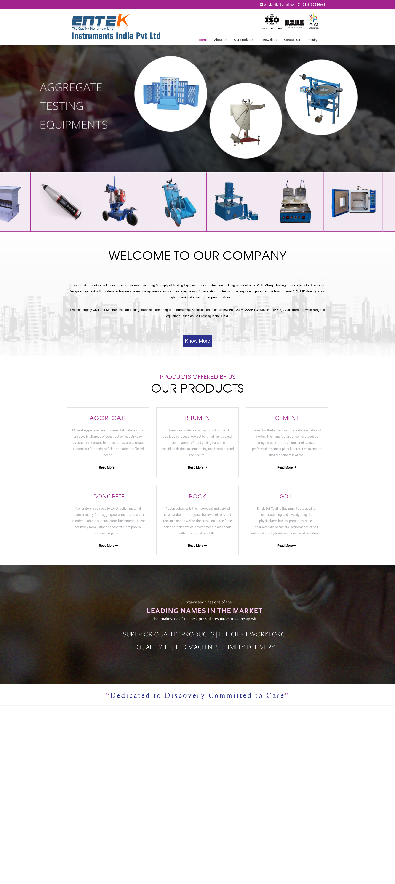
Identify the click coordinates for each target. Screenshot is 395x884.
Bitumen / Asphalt (218, 789)
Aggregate (213, 782)
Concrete (212, 803)
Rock (209, 810)
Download (270, 40)
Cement (211, 796)
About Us (220, 40)
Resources (146, 803)
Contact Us (292, 40)
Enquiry (312, 40)
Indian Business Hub (252, 879)
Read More (107, 467)
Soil (208, 817)
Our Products (244, 40)
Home (203, 40)
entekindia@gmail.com (280, 4)
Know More (197, 341)
